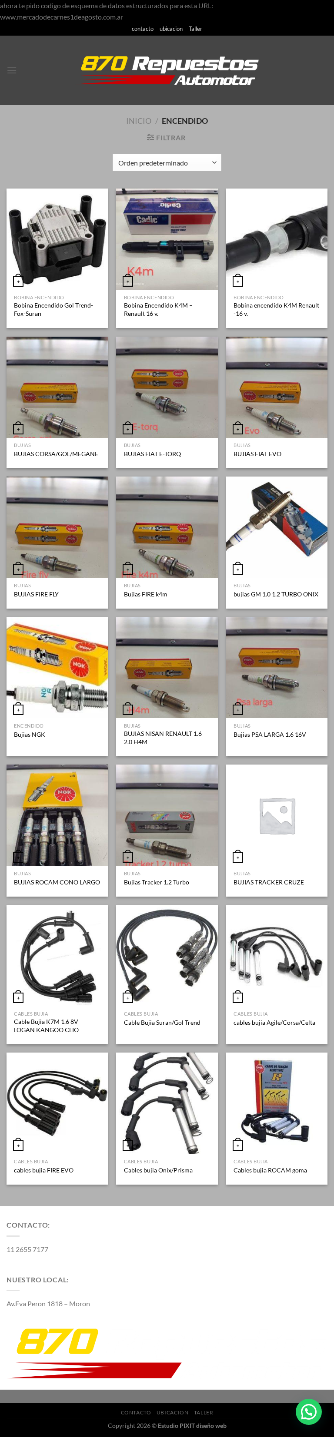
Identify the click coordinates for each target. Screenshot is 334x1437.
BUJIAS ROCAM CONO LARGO (57, 882)
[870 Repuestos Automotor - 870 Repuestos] (167, 70)
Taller (195, 28)
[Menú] (12, 70)
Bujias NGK (29, 734)
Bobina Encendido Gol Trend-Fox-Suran (53, 309)
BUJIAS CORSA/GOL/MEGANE (56, 453)
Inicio (138, 121)
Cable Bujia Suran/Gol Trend (162, 1022)
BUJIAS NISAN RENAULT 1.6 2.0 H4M (163, 737)
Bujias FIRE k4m (145, 594)
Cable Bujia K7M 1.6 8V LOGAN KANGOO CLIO (46, 1025)
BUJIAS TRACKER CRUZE (269, 882)
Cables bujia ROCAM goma (270, 1170)
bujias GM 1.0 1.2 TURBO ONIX (276, 594)
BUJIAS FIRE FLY (36, 594)
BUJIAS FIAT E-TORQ (152, 453)
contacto (143, 28)
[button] (309, 1412)
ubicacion (171, 28)
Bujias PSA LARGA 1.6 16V (270, 734)
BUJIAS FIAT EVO (257, 453)
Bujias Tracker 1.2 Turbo (156, 882)
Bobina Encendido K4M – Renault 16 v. (158, 309)
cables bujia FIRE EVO (43, 1170)
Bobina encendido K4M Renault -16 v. (276, 309)
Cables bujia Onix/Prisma (158, 1170)
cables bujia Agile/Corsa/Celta (274, 1022)
